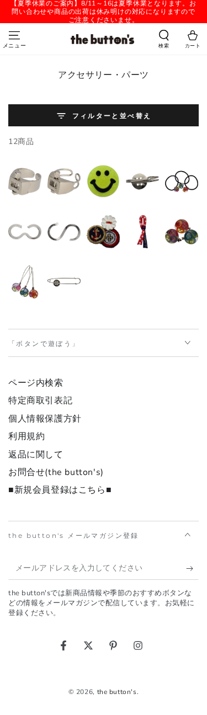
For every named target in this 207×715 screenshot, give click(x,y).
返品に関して (35, 455)
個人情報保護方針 (45, 419)
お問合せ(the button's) (56, 472)
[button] (164, 40)
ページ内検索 (35, 383)
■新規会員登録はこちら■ (60, 490)
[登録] (192, 569)
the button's (117, 691)
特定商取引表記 (40, 400)
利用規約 (26, 436)
